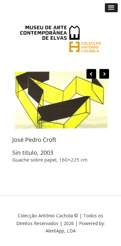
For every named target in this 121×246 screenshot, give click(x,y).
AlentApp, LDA (60, 231)
